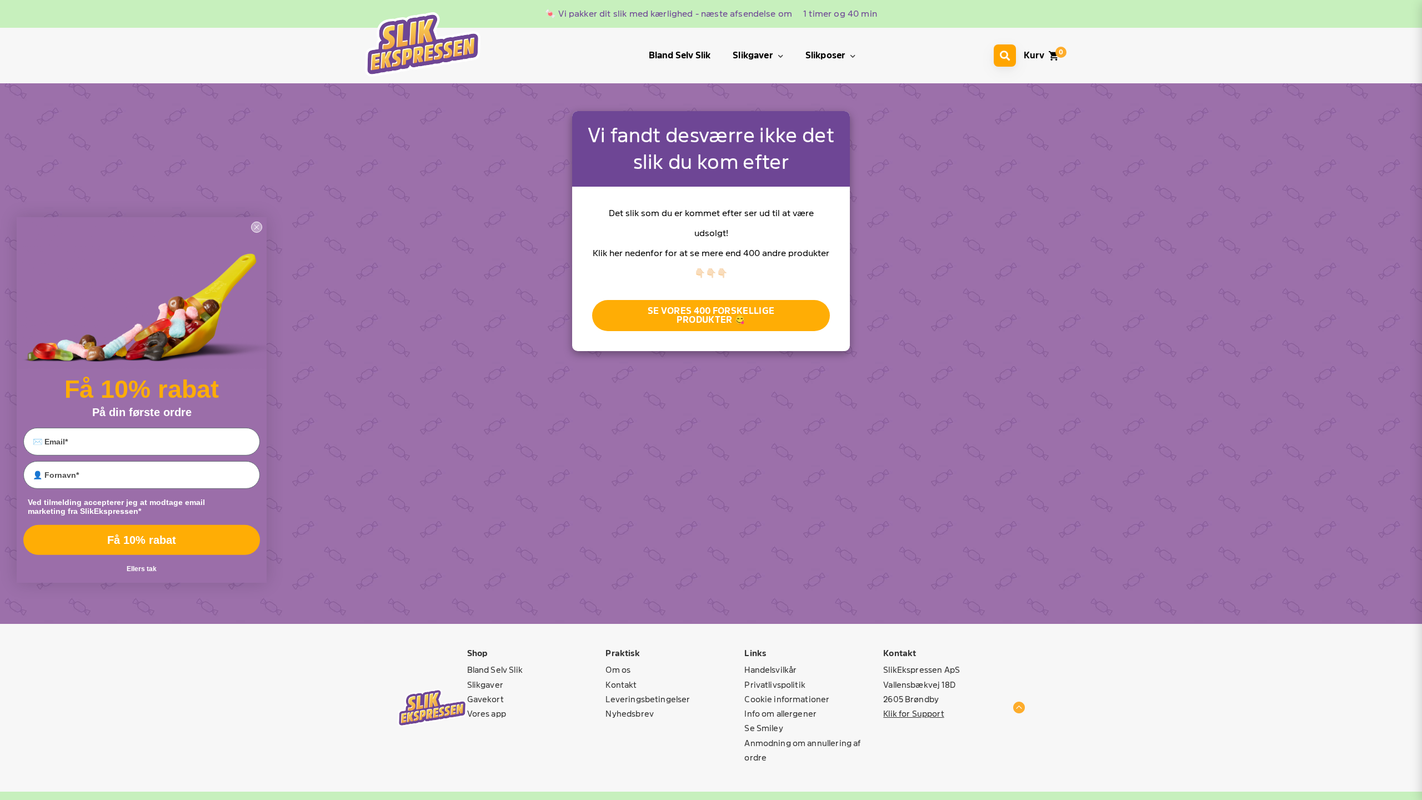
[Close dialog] (256, 227)
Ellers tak (142, 569)
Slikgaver (485, 685)
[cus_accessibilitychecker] (422, 44)
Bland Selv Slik (495, 670)
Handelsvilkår (770, 670)
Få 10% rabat (141, 540)
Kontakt (621, 685)
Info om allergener (780, 713)
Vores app (486, 713)
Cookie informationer (786, 699)
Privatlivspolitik (774, 685)
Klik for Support (913, 713)
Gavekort (485, 699)
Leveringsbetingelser (647, 699)
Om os (617, 670)
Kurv (1034, 55)
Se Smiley (763, 728)
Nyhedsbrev (629, 713)
